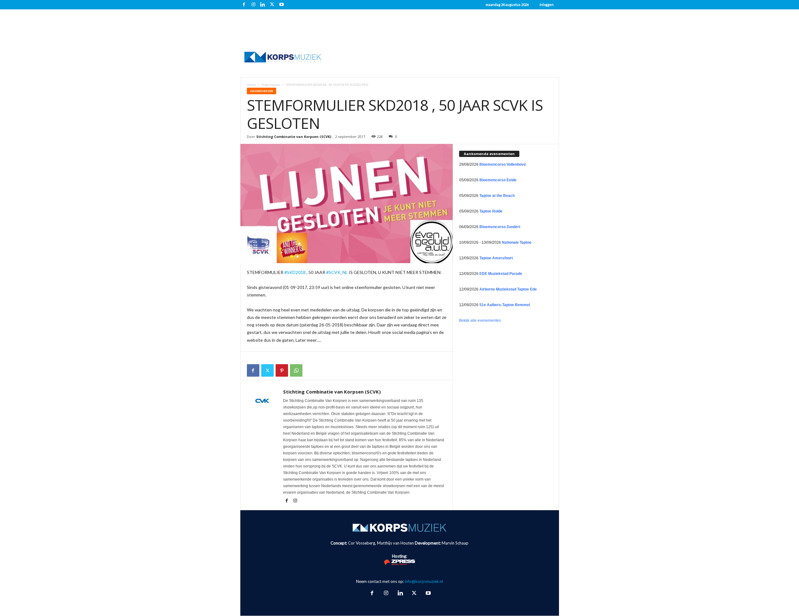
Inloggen (547, 4)
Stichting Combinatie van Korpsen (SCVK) (293, 136)
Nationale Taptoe (517, 242)
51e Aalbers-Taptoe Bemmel (504, 305)
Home (251, 84)
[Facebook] (244, 4)
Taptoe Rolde (490, 211)
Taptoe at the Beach (497, 195)
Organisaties (271, 84)
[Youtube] (281, 4)
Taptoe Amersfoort (496, 258)
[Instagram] (253, 4)
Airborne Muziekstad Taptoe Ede (508, 289)
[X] (272, 4)
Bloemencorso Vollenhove (502, 164)
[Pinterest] (282, 370)
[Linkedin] (263, 4)
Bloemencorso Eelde (498, 180)
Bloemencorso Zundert (499, 227)
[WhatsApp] (296, 370)
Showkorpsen (261, 91)
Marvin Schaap (455, 542)
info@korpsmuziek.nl (424, 581)
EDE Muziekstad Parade (500, 273)
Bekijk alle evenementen (480, 320)
